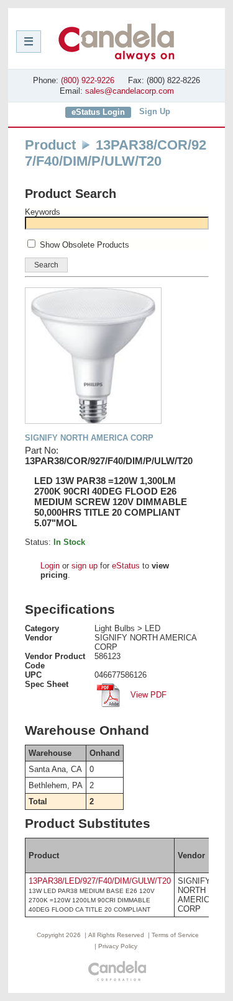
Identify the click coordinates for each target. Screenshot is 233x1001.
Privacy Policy (117, 946)
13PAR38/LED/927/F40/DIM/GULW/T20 (100, 881)
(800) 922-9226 (87, 80)
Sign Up (154, 111)
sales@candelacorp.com (129, 91)
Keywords (42, 212)
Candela (116, 42)
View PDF (147, 694)
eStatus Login (98, 112)
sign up (84, 565)
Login (50, 565)
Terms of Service (175, 934)
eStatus (126, 565)
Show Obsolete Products (84, 244)
